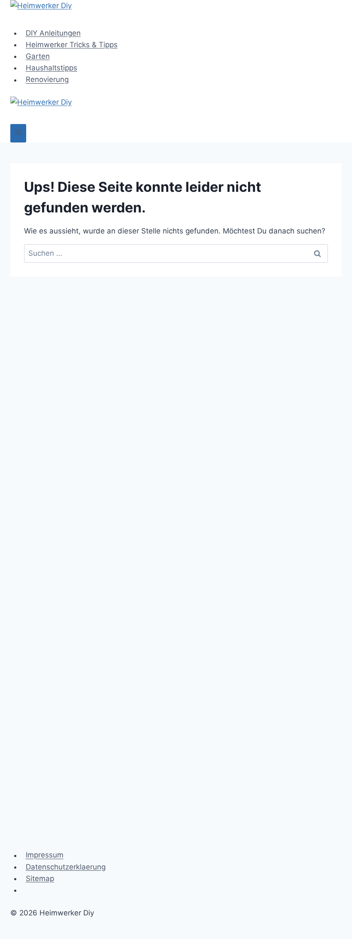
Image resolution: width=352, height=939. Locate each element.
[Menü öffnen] (18, 133)
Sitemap (40, 878)
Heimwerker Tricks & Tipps (72, 44)
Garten (38, 56)
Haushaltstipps (51, 68)
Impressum (45, 855)
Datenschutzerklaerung (66, 867)
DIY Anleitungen (53, 33)
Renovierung (47, 80)
